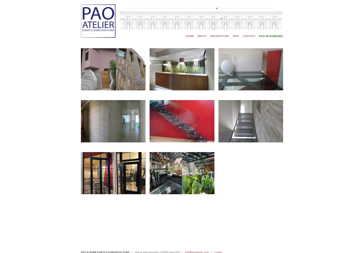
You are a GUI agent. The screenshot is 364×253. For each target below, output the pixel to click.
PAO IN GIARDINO (271, 36)
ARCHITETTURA (219, 36)
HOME (190, 36)
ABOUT (202, 36)
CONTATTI (249, 36)
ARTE (236, 36)
